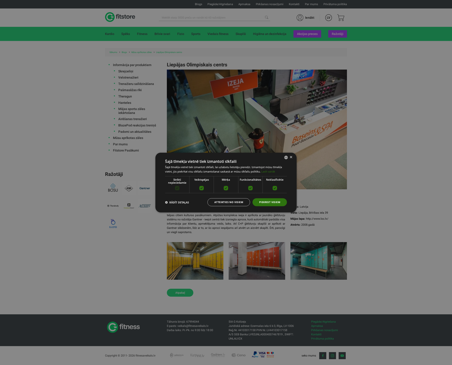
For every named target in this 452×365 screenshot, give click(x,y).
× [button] (291, 157)
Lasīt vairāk (268, 171)
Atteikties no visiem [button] (228, 202)
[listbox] (286, 157)
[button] (177, 202)
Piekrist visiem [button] (269, 202)
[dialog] (226, 182)
